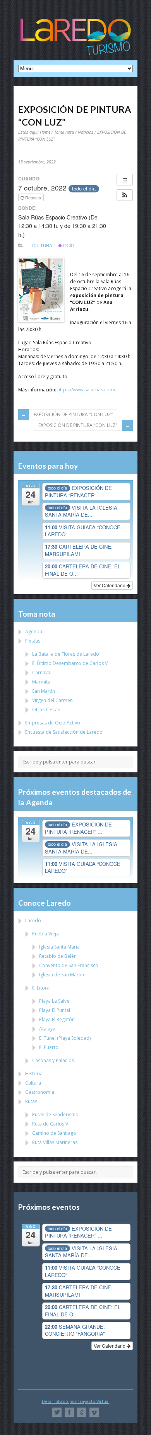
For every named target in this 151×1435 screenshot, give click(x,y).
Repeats (33, 197)
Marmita (41, 681)
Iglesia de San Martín (61, 974)
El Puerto (48, 1047)
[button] (124, 195)
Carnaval (41, 672)
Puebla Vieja (45, 933)
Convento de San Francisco (68, 965)
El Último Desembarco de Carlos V (70, 663)
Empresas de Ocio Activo (52, 722)
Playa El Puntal (54, 1010)
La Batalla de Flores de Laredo (65, 654)
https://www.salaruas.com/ (86, 389)
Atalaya (47, 1028)
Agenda (33, 631)
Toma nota (64, 132)
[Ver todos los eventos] (125, 179)
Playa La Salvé (54, 1001)
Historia (34, 1073)
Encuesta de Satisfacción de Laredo (64, 732)
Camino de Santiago (54, 1133)
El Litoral (41, 987)
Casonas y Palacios (53, 1060)
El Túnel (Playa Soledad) (65, 1038)
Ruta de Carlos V (50, 1123)
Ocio (68, 245)
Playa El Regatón (57, 1019)
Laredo (33, 920)
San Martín (43, 691)
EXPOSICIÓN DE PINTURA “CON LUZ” (73, 414)
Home (45, 132)
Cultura (42, 245)
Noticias (85, 132)
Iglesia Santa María (59, 947)
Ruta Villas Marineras (54, 1142)
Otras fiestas (46, 709)
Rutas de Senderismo (55, 1114)
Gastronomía (39, 1092)
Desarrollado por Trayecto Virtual (76, 1401)
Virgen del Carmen (52, 700)
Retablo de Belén (58, 956)
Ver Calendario (110, 585)
